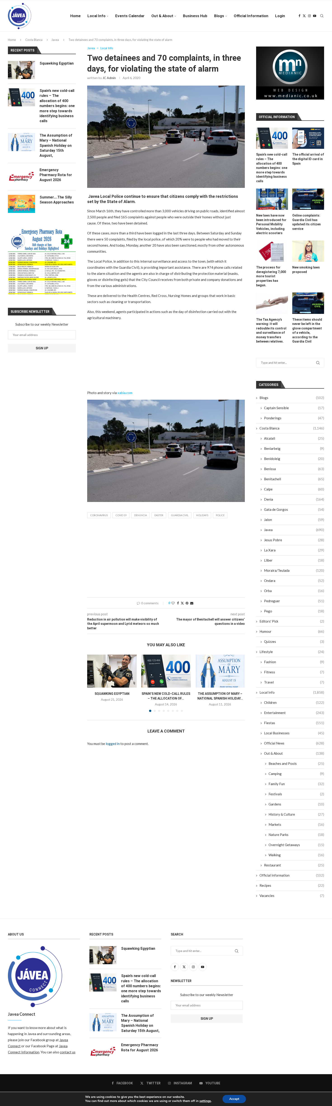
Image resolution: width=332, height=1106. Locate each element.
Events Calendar (130, 16)
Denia (294, 503)
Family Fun (296, 787)
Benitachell (294, 482)
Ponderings (294, 421)
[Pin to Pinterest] (187, 603)
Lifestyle (292, 655)
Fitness (294, 675)
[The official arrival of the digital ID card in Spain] (308, 141)
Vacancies (292, 899)
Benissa (294, 472)
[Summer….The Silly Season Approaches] (21, 204)
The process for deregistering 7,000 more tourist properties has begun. (271, 279)
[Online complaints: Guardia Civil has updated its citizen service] (308, 202)
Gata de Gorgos (294, 513)
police (220, 515)
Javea (55, 40)
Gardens (296, 807)
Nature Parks (296, 838)
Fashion (294, 665)
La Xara (294, 553)
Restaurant (294, 868)
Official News (294, 746)
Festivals (296, 797)
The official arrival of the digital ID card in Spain (308, 162)
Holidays (202, 515)
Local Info (96, 16)
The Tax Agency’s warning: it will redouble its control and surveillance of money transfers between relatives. (271, 334)
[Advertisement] (166, 356)
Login (280, 16)
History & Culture (296, 818)
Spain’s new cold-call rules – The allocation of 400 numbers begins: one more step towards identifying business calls (271, 171)
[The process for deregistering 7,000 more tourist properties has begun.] (272, 254)
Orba (294, 594)
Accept (234, 1099)
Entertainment (294, 716)
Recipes (292, 889)
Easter (158, 515)
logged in (113, 744)
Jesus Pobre (294, 543)
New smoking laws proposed (306, 273)
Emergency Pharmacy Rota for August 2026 (56, 175)
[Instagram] (309, 15)
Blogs (219, 16)
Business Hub (195, 16)
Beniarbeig (294, 452)
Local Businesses (294, 736)
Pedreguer (294, 604)
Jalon (294, 523)
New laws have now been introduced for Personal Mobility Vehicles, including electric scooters (271, 227)
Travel (294, 686)
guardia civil (180, 515)
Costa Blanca (33, 40)
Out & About (162, 16)
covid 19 (120, 515)
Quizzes (294, 645)
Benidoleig (294, 462)
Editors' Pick (292, 625)
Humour (292, 635)
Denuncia (140, 515)
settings (205, 1101)
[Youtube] (314, 15)
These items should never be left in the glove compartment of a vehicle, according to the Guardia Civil (307, 334)
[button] (93, 683)
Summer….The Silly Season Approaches (57, 199)
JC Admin (109, 78)
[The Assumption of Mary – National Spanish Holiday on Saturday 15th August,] (220, 671)
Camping (296, 777)
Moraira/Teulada (294, 574)
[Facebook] (299, 15)
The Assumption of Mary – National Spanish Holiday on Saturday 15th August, (56, 145)
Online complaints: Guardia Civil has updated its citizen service (306, 225)
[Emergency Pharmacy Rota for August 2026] (21, 177)
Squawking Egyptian (112, 693)
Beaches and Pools (296, 767)
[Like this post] (173, 603)
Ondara (294, 584)
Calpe (294, 492)
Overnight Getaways (296, 848)
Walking (296, 858)
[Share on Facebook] (178, 603)
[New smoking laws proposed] (308, 254)
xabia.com (124, 393)
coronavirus (99, 515)
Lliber (294, 564)
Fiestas (294, 726)
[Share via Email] (191, 603)
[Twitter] (304, 15)
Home (75, 16)
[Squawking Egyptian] (112, 671)
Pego (294, 614)
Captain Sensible (294, 411)
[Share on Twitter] (182, 603)
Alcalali (294, 442)
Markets (296, 828)
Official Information (251, 16)
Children (294, 706)
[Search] (322, 15)
